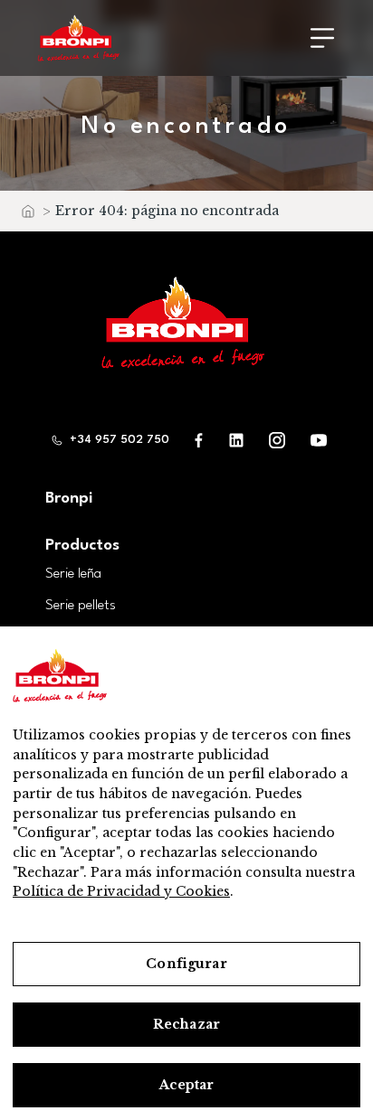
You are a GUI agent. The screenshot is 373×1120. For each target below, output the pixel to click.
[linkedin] (236, 440)
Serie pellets (80, 605)
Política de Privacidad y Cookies (121, 891)
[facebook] (199, 440)
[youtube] (319, 440)
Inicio (27, 216)
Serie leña (73, 574)
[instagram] (277, 440)
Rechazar (186, 1024)
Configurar (186, 963)
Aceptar (187, 1085)
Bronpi (68, 498)
